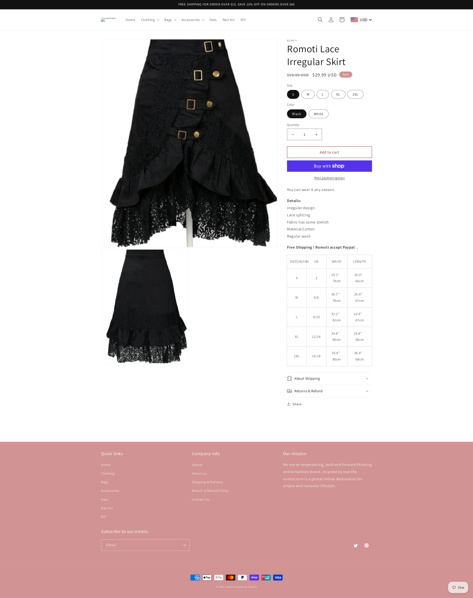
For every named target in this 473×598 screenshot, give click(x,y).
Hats (104, 499)
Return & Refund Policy (210, 490)
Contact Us (200, 499)
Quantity (293, 125)
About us (199, 473)
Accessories (110, 490)
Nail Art (107, 508)
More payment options (329, 178)
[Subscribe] (184, 545)
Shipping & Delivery (207, 482)
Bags (104, 482)
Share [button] (297, 404)
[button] (150, 20)
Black (296, 114)
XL (338, 94)
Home (105, 464)
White (318, 114)
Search (197, 464)
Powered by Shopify (245, 586)
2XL (355, 94)
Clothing (108, 473)
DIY (103, 516)
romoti (229, 586)
